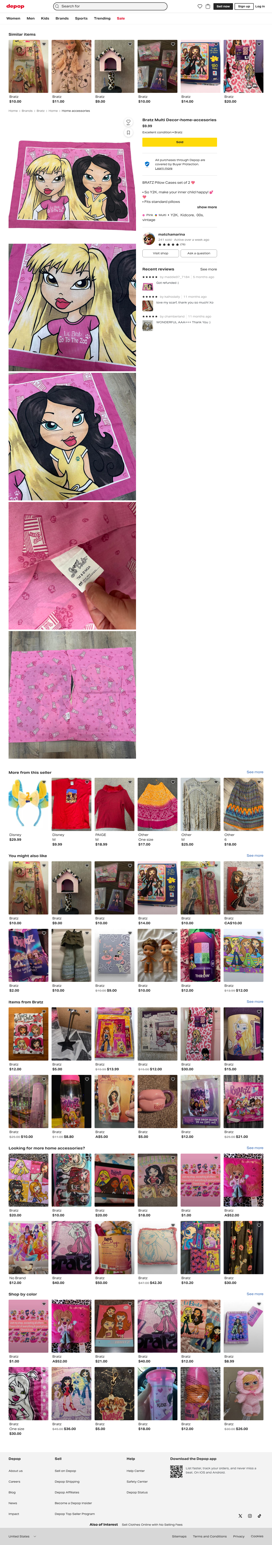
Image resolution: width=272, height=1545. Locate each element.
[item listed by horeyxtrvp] (114, 1247)
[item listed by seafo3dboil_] (114, 1180)
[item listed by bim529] (200, 1034)
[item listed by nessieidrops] (243, 887)
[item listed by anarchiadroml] (157, 955)
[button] (187, 244)
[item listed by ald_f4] (157, 1393)
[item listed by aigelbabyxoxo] (157, 1034)
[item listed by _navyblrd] (114, 887)
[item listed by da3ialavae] (71, 955)
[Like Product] (44, 44)
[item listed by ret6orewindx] (243, 955)
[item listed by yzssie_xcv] (114, 1034)
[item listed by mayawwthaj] (114, 1101)
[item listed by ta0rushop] (200, 1326)
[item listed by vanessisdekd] (71, 1393)
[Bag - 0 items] (208, 6)
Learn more (163, 168)
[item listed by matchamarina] (28, 804)
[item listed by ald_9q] (28, 887)
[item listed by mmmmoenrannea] (200, 1247)
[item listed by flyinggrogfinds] (28, 1034)
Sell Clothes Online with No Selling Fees (152, 1524)
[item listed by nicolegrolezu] (200, 955)
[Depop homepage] (15, 6)
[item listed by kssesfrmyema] (71, 1247)
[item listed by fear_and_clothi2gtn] (28, 1101)
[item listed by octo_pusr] (114, 955)
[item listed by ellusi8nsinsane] (243, 1101)
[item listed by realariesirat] (200, 1180)
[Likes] (200, 6)
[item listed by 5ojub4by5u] (243, 1034)
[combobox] (110, 6)
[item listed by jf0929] (114, 1326)
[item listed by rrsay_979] (243, 1247)
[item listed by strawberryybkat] (200, 1393)
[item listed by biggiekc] (157, 1247)
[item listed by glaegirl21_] (71, 1101)
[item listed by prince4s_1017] (243, 1326)
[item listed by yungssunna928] (28, 1393)
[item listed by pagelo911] (243, 1393)
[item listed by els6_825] (28, 1247)
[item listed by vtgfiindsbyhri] (28, 1180)
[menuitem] (13, 18)
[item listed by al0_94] (200, 887)
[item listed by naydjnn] (71, 1034)
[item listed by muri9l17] (114, 1393)
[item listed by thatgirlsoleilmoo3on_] (71, 1180)
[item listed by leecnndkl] (157, 1180)
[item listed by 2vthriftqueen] (157, 1101)
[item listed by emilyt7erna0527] (157, 887)
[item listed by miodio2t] (28, 955)
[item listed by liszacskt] (243, 1180)
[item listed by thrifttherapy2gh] (200, 1101)
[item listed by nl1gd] (71, 887)
